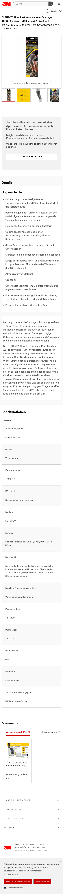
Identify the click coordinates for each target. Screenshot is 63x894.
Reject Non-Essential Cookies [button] (18, 881)
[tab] (18, 732)
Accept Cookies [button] (42, 881)
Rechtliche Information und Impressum (31, 845)
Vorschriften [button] (14, 819)
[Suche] (50, 4)
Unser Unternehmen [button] (18, 800)
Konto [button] (54, 11)
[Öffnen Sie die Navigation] (59, 4)
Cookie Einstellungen (37, 847)
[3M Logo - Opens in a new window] (6, 4)
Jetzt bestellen (31, 157)
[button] (14, 887)
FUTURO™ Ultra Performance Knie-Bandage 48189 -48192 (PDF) (16, 764)
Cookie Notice (11, 874)
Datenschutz (20, 847)
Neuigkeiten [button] (12, 810)
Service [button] (9, 828)
